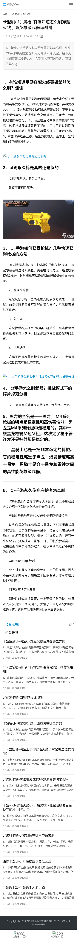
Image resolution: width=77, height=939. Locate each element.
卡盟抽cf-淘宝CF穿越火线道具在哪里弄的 (32, 723)
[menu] (71, 4)
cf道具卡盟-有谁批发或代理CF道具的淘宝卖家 (35, 779)
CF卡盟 (39, 36)
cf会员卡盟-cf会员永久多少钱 (24, 887)
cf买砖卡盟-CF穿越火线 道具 (23, 697)
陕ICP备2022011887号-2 (57, 921)
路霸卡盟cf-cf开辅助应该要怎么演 (27, 861)
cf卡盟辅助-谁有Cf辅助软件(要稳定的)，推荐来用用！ (38, 669)
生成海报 (13, 624)
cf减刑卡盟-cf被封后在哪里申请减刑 (28, 835)
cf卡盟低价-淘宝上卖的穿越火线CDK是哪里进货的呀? (38, 751)
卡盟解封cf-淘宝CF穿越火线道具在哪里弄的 (34, 641)
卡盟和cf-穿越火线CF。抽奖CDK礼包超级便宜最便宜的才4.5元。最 (37, 807)
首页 (5, 14)
